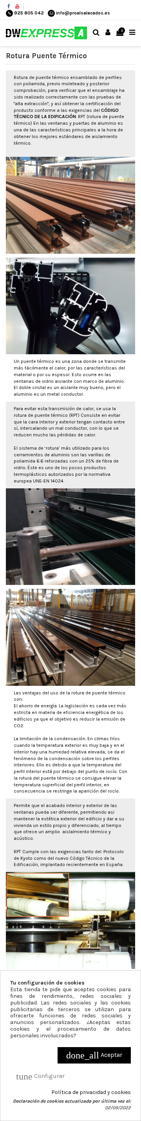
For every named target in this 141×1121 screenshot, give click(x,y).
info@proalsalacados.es (83, 13)
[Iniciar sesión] (108, 33)
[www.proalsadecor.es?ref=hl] (9, 6)
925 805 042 (29, 13)
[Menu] (132, 33)
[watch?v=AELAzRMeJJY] (17, 6)
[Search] (96, 33)
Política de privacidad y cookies (91, 1092)
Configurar (40, 1076)
